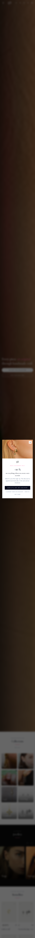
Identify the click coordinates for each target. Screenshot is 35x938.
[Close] (30, 442)
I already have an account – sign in (17, 491)
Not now (17, 494)
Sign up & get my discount (17, 488)
